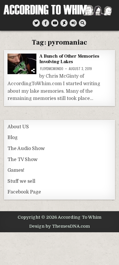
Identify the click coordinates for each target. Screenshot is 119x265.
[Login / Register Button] (73, 23)
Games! (16, 170)
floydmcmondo (51, 68)
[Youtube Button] (54, 23)
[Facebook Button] (45, 23)
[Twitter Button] (36, 23)
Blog (13, 137)
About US (18, 126)
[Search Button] (82, 23)
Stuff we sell (21, 181)
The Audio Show (26, 148)
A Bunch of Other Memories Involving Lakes (69, 59)
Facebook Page (24, 192)
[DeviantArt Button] (64, 23)
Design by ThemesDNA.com (59, 226)
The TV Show (23, 159)
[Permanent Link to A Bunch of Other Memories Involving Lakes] (22, 64)
